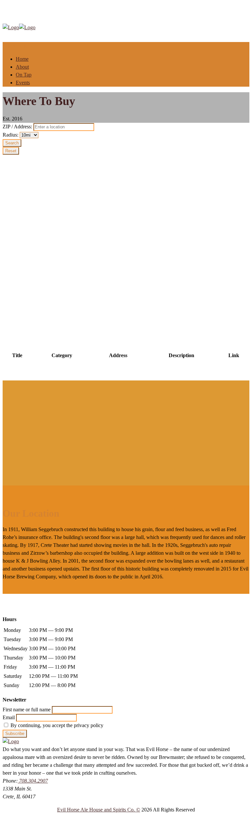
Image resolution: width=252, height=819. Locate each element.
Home (22, 59)
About (22, 67)
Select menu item (20, 46)
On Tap (24, 74)
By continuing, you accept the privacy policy (56, 725)
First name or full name (27, 709)
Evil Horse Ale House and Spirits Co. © (98, 809)
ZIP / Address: (17, 126)
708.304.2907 (33, 781)
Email (9, 717)
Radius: (11, 135)
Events (23, 82)
